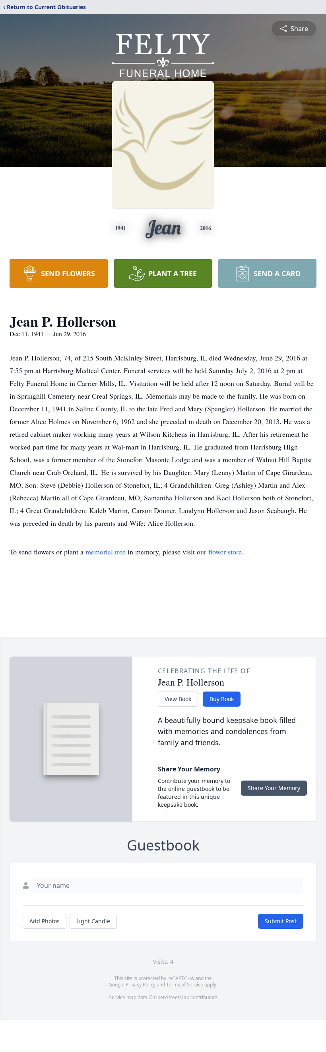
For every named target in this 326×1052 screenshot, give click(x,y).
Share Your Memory (274, 788)
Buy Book (222, 699)
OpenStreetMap (171, 997)
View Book (178, 699)
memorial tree (105, 551)
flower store (225, 551)
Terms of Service (184, 984)
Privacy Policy (140, 984)
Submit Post (281, 921)
